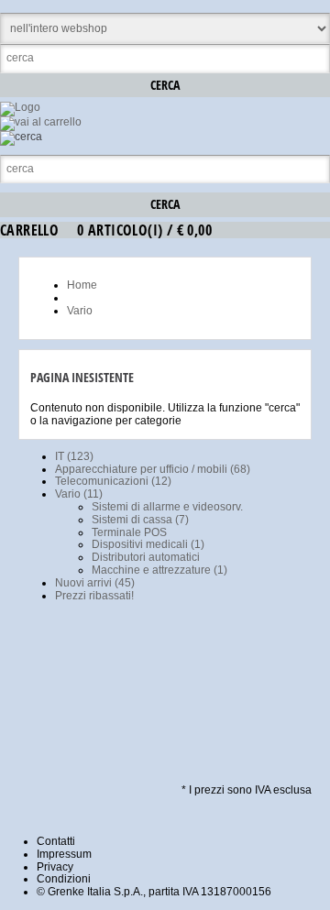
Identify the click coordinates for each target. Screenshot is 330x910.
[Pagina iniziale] (20, 107)
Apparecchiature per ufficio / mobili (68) (152, 469)
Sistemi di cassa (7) (140, 519)
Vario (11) (79, 494)
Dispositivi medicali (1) (148, 544)
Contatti (56, 841)
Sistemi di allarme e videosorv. (167, 506)
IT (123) (74, 456)
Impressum (64, 854)
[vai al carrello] (41, 121)
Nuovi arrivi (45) (95, 582)
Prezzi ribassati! (94, 595)
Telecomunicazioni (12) (113, 481)
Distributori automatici (146, 557)
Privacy (55, 867)
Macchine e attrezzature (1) (159, 570)
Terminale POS (129, 532)
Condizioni (64, 878)
